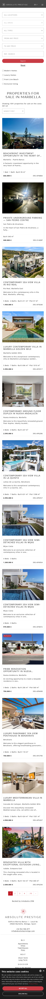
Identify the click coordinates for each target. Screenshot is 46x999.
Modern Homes (10, 71)
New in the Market (23, 968)
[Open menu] (42, 4)
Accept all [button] (23, 988)
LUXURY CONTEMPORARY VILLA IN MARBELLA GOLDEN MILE (22, 347)
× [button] (43, 971)
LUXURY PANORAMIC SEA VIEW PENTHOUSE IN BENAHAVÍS (20, 734)
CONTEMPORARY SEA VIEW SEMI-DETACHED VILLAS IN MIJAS (22, 541)
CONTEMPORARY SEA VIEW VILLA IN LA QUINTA (21, 476)
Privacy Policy (33, 984)
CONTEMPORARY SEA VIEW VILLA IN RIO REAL (21, 283)
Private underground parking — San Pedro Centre (22, 218)
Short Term (23, 958)
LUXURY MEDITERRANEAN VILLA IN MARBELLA (22, 798)
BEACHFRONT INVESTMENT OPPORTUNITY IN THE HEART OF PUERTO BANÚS (21, 155)
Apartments (23, 944)
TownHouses (23, 948)
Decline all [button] (22, 994)
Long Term (23, 960)
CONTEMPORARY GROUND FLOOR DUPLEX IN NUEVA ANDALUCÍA (22, 412)
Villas (23, 946)
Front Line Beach (11, 79)
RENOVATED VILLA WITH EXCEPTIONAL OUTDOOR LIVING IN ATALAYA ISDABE (21, 864)
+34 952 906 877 (23, 929)
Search (23, 61)
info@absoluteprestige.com (23, 931)
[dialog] (23, 983)
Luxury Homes (10, 75)
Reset (23, 65)
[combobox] (23, 15)
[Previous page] (4, 133)
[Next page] (41, 133)
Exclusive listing (11, 84)
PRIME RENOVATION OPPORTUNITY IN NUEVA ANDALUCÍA (17, 671)
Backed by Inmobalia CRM (23, 901)
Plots (23, 950)
